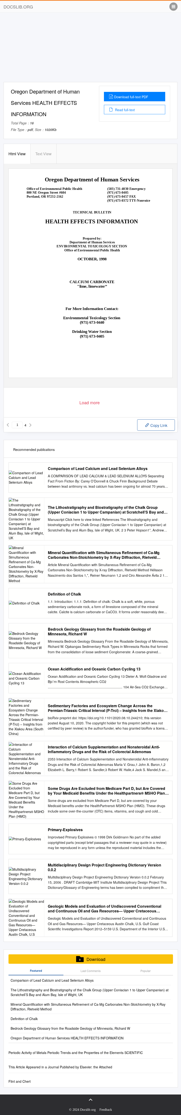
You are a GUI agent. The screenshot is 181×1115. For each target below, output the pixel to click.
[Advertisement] (90, 49)
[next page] (30, 425)
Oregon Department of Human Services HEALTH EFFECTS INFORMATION (67, 1038)
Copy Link (158, 425)
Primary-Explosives (65, 829)
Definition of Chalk (64, 594)
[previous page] (7, 425)
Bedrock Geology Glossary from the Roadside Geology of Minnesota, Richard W (99, 631)
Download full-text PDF (131, 96)
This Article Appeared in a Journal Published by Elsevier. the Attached (60, 1067)
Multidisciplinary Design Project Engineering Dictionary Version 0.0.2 (104, 867)
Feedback (105, 1109)
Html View (17, 153)
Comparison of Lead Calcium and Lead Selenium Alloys (98, 468)
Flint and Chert (19, 1081)
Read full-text (124, 109)
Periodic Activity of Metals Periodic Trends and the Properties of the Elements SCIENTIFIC (75, 1052)
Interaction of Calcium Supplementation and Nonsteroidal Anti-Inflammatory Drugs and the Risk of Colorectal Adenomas (104, 749)
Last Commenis (91, 971)
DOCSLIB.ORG (18, 7)
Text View (43, 153)
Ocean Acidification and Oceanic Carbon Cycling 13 (94, 669)
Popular (145, 971)
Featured (36, 970)
